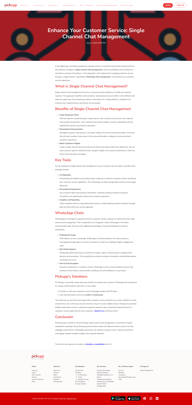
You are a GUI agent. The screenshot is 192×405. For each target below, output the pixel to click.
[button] (25, 5)
